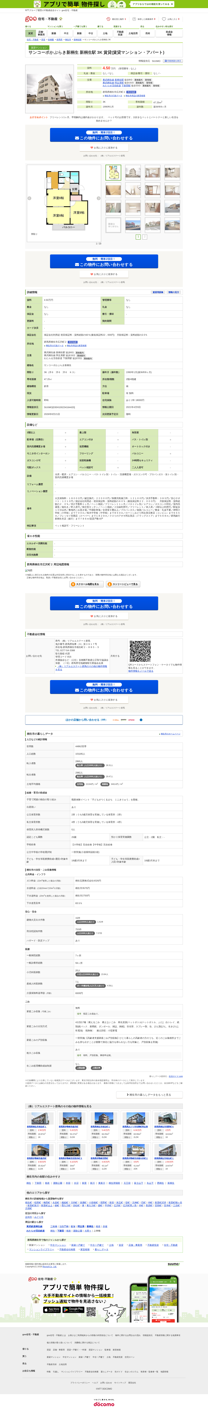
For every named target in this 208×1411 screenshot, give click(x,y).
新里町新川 (33, 1205)
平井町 (108, 1205)
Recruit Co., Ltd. (50, 1266)
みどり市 (38, 1217)
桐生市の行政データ (113, 96)
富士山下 (138, 1183)
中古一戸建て (97, 1245)
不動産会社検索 (67, 1249)
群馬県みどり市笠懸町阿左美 (135, 1127)
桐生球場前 (114, 1183)
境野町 (103, 1202)
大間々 (87, 1230)
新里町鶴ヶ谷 (175, 1202)
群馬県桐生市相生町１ (36, 1127)
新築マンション (53, 1357)
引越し (56, 1372)
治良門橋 (64, 1226)
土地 (111, 1245)
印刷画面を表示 (174, 61)
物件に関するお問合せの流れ (128, 1335)
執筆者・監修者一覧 (149, 1372)
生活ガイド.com (176, 1076)
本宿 (68, 1183)
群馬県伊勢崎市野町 (99, 1158)
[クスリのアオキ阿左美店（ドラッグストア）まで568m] (133, 225)
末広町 (119, 1202)
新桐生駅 (119, 79)
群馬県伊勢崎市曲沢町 (68, 1127)
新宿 (111, 1202)
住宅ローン (130, 1357)
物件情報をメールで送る (140, 671)
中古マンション (58, 1245)
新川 (92, 1183)
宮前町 (158, 1205)
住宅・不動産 (171, 1245)
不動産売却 (52, 1364)
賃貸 (121, 1245)
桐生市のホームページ (170, 734)
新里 (84, 1183)
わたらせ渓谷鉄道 (112, 85)
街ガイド (119, 1372)
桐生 (28, 1183)
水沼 (76, 1183)
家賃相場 (85, 1249)
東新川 (101, 1183)
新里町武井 (160, 1202)
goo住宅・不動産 (30, 1334)
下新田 (38, 1183)
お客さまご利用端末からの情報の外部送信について (90, 1335)
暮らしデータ (101, 1249)
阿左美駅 (119, 82)
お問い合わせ (106, 1383)
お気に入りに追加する (105, 147)
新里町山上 (46, 1205)
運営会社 (132, 1383)
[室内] (152, 172)
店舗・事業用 (135, 1245)
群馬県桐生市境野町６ (164, 1127)
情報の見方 (174, 292)
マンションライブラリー (41, 1249)
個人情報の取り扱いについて (59, 1342)
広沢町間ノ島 (130, 1205)
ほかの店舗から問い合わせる (87, 719)
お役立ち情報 (28, 1371)
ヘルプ (95, 1383)
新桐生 (171, 1183)
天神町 (135, 1202)
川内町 (74, 1202)
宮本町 (167, 1205)
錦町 (57, 1205)
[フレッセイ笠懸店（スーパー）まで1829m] (172, 207)
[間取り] (64, 200)
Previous (29, 198)
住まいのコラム (131, 1372)
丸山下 (150, 1183)
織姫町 (65, 1202)
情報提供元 (148, 1335)
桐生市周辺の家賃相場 (135, 96)
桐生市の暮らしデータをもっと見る (150, 1094)
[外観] (133, 172)
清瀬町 (83, 1202)
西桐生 (160, 1183)
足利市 (28, 1217)
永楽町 (55, 1202)
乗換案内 (138, 80)
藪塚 (73, 1226)
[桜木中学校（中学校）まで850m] (152, 225)
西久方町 (66, 1205)
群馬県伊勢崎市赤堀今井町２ (135, 1158)
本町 (141, 1205)
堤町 (127, 1202)
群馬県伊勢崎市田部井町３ (70, 1158)
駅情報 (148, 80)
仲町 (150, 1202)
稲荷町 (37, 1202)
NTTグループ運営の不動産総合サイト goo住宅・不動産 (51, 10)
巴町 (143, 1202)
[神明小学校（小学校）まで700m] (172, 225)
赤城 (105, 1226)
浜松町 (76, 1205)
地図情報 (164, 1372)
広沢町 (117, 1205)
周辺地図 (131, 92)
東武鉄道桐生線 (34, 1226)
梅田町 (46, 1202)
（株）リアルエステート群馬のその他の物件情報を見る (59, 1106)
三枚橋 (53, 1226)
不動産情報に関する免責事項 (167, 1335)
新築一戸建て (78, 1245)
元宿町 (28, 1208)
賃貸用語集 (158, 292)
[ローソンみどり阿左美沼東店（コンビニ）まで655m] (113, 225)
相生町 (28, 1202)
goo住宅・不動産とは (56, 1335)
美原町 (149, 1205)
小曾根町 (93, 1202)
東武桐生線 (108, 79)
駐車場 (107, 1350)
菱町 (100, 1205)
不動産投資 (153, 1245)
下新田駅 (126, 85)
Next (99, 198)
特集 (49, 1372)
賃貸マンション (95, 1350)
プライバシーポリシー (80, 1383)
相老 (47, 1183)
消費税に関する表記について (87, 1342)
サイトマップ (120, 1383)
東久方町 (91, 1205)
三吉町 (176, 1205)
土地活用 (63, 1364)
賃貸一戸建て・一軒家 (76, 1350)
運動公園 (57, 1183)
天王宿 (127, 1183)
